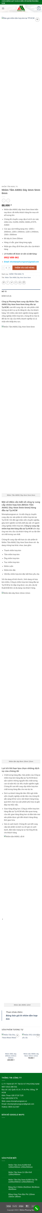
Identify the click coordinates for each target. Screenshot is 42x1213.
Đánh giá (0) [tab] (6, 296)
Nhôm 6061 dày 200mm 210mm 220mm (10, 1056)
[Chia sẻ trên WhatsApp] (4, 283)
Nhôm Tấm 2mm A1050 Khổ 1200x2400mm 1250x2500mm (20, 1166)
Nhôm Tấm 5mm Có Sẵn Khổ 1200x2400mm (20, 1173)
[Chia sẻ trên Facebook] (8, 283)
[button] (3, 8)
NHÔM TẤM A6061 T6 (10, 186)
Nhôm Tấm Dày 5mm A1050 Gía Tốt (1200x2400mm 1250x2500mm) (22, 1181)
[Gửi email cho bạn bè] (16, 283)
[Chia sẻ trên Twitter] (12, 283)
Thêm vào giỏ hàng (24, 268)
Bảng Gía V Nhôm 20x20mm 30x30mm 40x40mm (23, 1188)
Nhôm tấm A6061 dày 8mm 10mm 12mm (31, 1055)
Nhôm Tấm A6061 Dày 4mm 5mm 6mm (18, 277)
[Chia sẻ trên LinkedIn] (24, 283)
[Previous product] (8, 200)
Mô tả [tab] (4, 291)
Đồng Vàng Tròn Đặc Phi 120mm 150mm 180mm (21, 1195)
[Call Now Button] (37, 1208)
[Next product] (3, 200)
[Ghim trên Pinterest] (20, 283)
